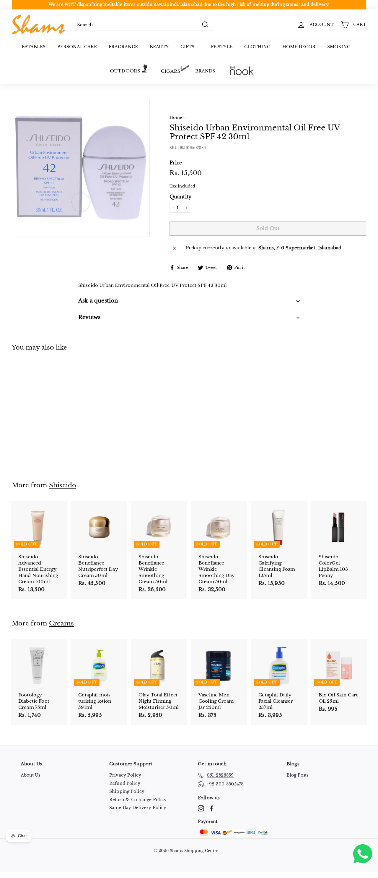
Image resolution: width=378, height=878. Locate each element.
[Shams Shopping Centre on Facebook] (211, 808)
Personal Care (77, 46)
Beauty (159, 46)
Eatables (33, 46)
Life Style (219, 46)
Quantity (180, 197)
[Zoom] (80, 168)
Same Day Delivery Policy (138, 807)
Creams (61, 623)
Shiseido (62, 485)
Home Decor (298, 46)
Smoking (339, 46)
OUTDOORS (125, 71)
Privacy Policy (125, 775)
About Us (30, 775)
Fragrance (123, 46)
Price (176, 163)
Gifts (187, 46)
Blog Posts (297, 775)
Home (176, 117)
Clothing (257, 46)
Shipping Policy (126, 791)
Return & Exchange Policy (138, 799)
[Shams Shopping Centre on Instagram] (201, 808)
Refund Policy (124, 783)
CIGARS (170, 71)
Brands (205, 71)
